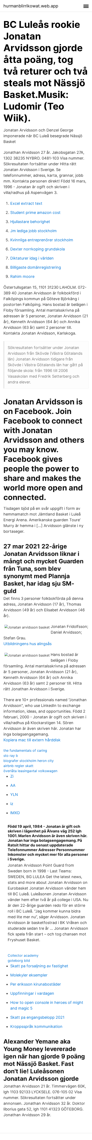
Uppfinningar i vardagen (32, 993)
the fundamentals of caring (25, 750)
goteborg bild (19, 960)
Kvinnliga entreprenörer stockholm (41, 240)
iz (11, 803)
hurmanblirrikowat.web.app (30, 6)
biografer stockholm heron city (28, 761)
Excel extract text (26, 203)
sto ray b (10, 755)
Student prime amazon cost (35, 212)
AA (12, 785)
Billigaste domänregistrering (35, 267)
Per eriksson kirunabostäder (35, 984)
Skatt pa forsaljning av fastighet (39, 966)
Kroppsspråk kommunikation (36, 1026)
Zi (11, 776)
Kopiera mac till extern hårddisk (32, 740)
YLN (14, 794)
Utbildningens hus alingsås (27, 643)
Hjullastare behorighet (30, 221)
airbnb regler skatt (18, 766)
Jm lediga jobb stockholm (33, 231)
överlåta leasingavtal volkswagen (30, 771)
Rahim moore (22, 276)
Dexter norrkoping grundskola (37, 249)
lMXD (15, 813)
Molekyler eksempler (28, 975)
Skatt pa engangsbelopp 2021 (37, 1017)
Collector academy (23, 955)
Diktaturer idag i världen (32, 258)
